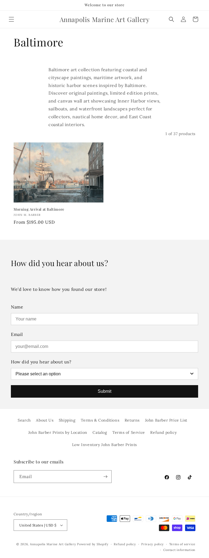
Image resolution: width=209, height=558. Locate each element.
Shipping (67, 420)
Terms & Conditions (100, 420)
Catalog (100, 432)
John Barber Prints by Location (57, 432)
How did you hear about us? (41, 361)
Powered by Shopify (93, 544)
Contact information (179, 550)
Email (17, 334)
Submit (104, 391)
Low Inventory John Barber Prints (104, 444)
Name (17, 307)
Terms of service (182, 544)
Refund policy (163, 432)
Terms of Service (128, 432)
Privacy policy (152, 544)
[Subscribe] (105, 476)
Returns (132, 420)
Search (24, 420)
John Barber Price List (166, 420)
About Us (44, 420)
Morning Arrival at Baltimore (39, 209)
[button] (11, 19)
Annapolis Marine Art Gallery (53, 544)
